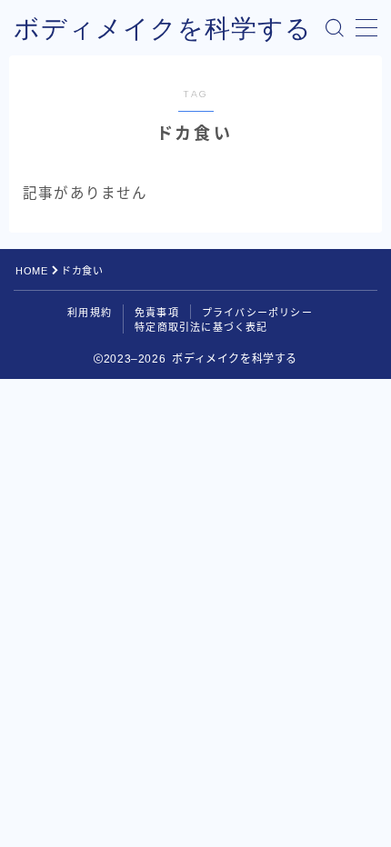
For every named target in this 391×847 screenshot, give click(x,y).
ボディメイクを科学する (163, 29)
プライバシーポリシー (257, 312)
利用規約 (89, 312)
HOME (31, 270)
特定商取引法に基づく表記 (201, 327)
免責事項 (157, 312)
